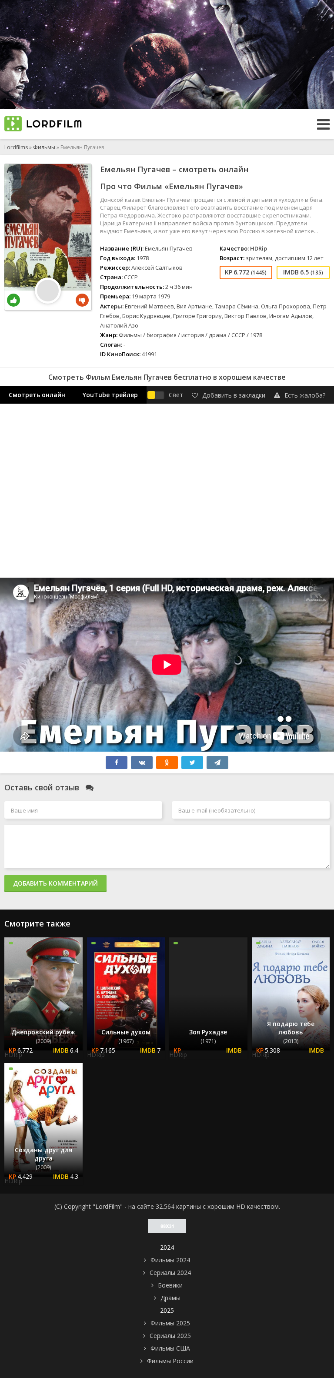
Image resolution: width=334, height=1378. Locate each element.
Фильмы (44, 147)
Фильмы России (170, 1361)
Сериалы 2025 (170, 1335)
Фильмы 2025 (170, 1323)
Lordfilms (16, 147)
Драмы (170, 1298)
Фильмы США (170, 1348)
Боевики (170, 1285)
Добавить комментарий (55, 883)
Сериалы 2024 (170, 1272)
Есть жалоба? (304, 395)
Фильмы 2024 (170, 1260)
